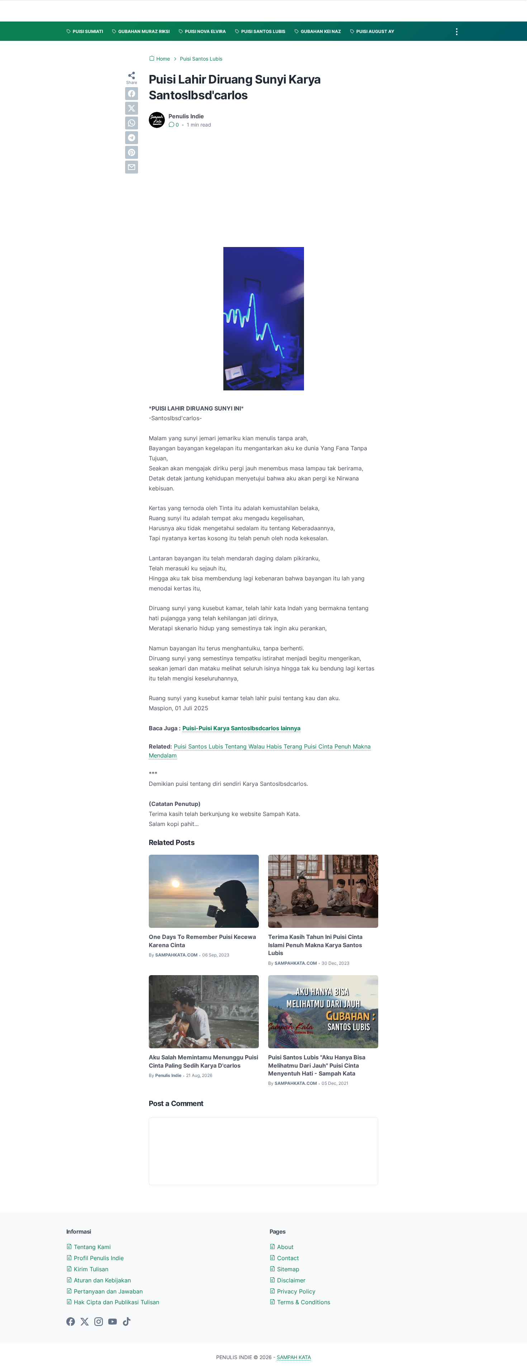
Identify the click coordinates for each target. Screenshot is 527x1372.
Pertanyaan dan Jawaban (107, 1291)
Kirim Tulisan (90, 1269)
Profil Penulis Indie (98, 1258)
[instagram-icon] (98, 1322)
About (284, 1246)
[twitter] (131, 108)
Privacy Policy (295, 1291)
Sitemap (287, 1269)
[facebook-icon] (70, 1322)
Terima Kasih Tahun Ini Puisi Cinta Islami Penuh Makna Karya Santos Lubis (315, 944)
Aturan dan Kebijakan (101, 1280)
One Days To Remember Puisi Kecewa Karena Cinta (202, 940)
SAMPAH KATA (294, 1357)
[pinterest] (131, 152)
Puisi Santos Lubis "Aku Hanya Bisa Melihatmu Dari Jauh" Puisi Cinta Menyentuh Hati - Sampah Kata (316, 1065)
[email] (131, 167)
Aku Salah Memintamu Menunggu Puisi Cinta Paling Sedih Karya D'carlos (203, 1061)
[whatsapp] (131, 123)
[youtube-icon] (112, 1322)
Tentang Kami (91, 1246)
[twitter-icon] (84, 1322)
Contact (287, 1258)
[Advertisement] (263, 188)
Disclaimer (290, 1280)
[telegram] (131, 137)
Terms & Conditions (302, 1302)
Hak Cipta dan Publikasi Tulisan (115, 1302)
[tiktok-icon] (126, 1322)
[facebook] (131, 93)
